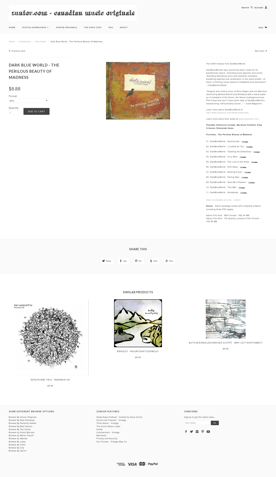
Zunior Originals (66, 27)
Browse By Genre (17, 450)
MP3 (12, 100)
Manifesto (101, 435)
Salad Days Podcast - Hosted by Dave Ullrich (119, 417)
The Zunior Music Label (108, 426)
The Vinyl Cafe (93, 27)
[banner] (73, 13)
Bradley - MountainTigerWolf (138, 351)
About (124, 27)
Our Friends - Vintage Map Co (111, 441)
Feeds (99, 429)
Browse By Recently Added (22, 423)
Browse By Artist (17, 444)
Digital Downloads (34, 27)
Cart (261, 27)
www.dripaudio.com (249, 118)
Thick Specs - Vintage (107, 423)
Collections (25, 41)
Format (13, 96)
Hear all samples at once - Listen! (223, 199)
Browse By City (16, 447)
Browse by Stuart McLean (22, 432)
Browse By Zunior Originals (23, 417)
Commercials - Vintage (108, 432)
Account (258, 7)
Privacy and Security (106, 438)
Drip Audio (40, 41)
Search (245, 7)
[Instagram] (197, 431)
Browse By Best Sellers (20, 426)
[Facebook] (186, 431)
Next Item (260, 50)
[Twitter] (191, 431)
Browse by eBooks (18, 438)
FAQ (110, 27)
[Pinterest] (202, 431)
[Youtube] (208, 431)
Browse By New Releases (22, 420)
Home (12, 27)
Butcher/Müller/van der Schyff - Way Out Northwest (226, 342)
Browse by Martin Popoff (21, 435)
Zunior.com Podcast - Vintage (111, 420)
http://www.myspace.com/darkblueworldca (227, 112)
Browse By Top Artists (20, 429)
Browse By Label (17, 441)
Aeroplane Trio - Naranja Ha (50, 379)
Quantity (14, 107)
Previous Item (18, 50)
